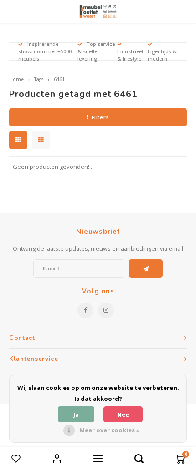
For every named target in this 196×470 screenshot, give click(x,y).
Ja (76, 414)
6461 (59, 79)
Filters (100, 117)
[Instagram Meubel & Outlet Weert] (106, 310)
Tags (38, 79)
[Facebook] (85, 310)
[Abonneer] (146, 268)
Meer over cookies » (109, 430)
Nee (123, 414)
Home (16, 79)
